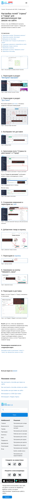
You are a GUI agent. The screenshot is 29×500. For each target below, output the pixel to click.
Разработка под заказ (20, 445)
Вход (2, 449)
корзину (17, 256)
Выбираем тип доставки (9, 39)
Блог (2, 437)
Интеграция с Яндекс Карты (10, 397)
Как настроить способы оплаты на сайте (14, 387)
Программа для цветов (20, 442)
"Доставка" (5, 100)
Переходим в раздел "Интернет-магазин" (13, 35)
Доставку (15, 103)
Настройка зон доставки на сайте (12, 390)
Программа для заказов (20, 431)
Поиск (14, 415)
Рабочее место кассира (20, 433)
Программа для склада (20, 423)
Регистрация (4, 446)
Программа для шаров (20, 439)
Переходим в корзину (8, 47)
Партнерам (4, 432)
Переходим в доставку (8, 51)
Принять (7, 497)
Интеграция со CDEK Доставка (11, 393)
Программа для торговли (21, 448)
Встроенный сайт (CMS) (11, 9)
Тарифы (3, 429)
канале (15, 371)
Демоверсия (4, 443)
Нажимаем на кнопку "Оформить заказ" (13, 49)
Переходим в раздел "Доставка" (11, 37)
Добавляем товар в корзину (10, 46)
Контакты (3, 434)
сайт (15, 204)
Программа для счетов (20, 436)
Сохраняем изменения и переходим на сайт (14, 44)
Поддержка (4, 440)
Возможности (5, 426)
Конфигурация (21, 9)
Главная (3, 9)
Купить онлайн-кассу (19, 451)
